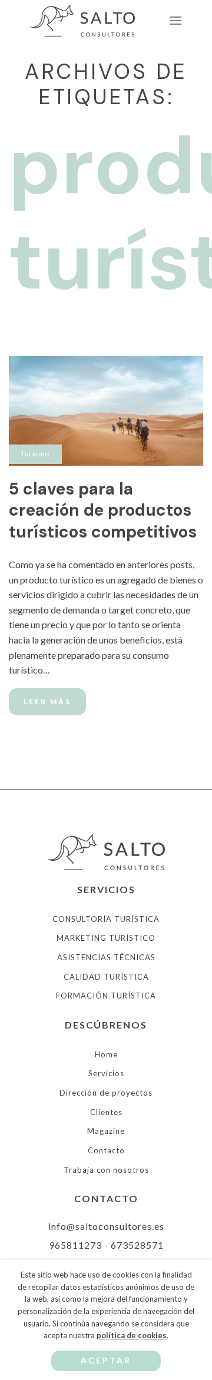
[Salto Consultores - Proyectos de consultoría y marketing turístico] (88, 21)
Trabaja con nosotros (106, 1170)
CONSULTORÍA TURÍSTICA (106, 919)
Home (106, 1054)
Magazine (106, 1131)
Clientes (106, 1112)
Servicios (106, 1073)
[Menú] (175, 20)
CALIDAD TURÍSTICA (106, 976)
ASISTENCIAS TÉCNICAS (106, 957)
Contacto (106, 1150)
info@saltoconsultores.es (106, 1226)
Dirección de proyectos (106, 1092)
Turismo (35, 454)
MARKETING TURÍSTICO (106, 938)
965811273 (75, 1244)
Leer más (47, 701)
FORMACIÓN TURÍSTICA (106, 995)
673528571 (137, 1244)
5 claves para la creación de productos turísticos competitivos (103, 510)
